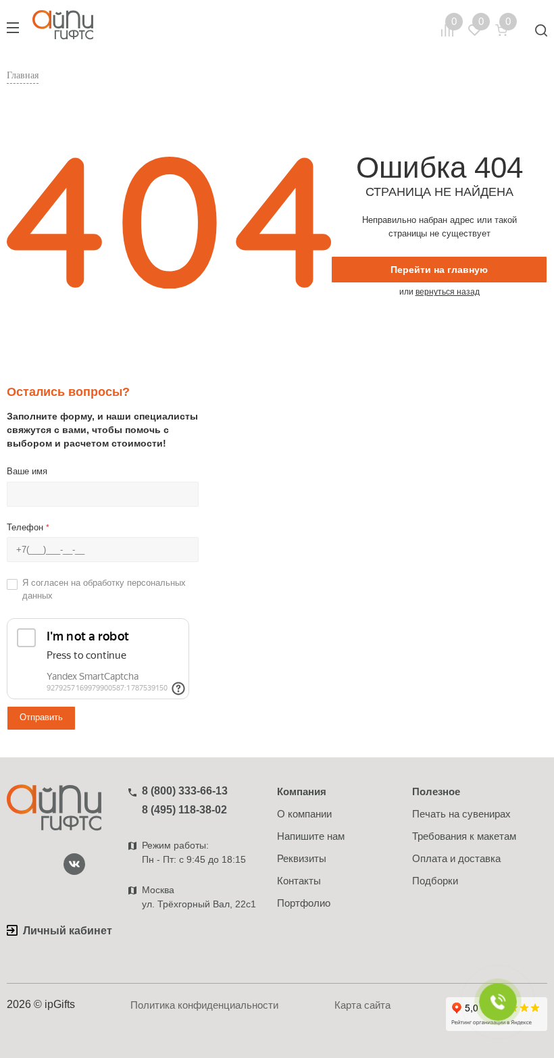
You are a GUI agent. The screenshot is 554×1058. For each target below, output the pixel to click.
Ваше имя (27, 471)
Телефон (28, 527)
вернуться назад (448, 292)
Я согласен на (104, 589)
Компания (301, 791)
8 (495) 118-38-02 (184, 809)
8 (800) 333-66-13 (185, 791)
